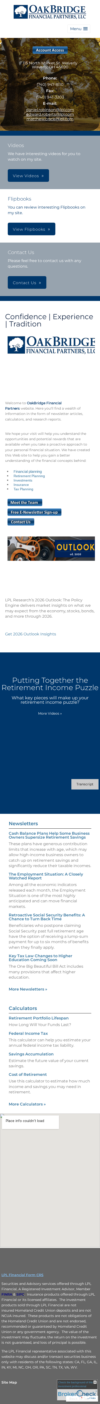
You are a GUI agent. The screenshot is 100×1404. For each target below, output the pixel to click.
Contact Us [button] (24, 283)
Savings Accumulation (31, 1054)
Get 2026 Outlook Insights (30, 634)
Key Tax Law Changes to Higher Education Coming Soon (40, 958)
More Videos (50, 713)
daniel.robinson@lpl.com (50, 109)
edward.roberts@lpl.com (50, 114)
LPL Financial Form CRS (22, 1275)
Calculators (23, 1008)
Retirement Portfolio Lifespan (39, 1018)
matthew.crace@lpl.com (50, 119)
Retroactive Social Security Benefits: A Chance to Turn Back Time (47, 917)
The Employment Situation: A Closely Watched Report (46, 876)
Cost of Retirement (28, 1074)
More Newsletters (28, 989)
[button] (78, 29)
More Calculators (27, 1104)
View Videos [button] (26, 176)
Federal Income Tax (28, 1033)
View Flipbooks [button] (29, 229)
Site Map (9, 1382)
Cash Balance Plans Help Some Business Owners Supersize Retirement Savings (49, 835)
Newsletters (23, 823)
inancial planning (29, 472)
